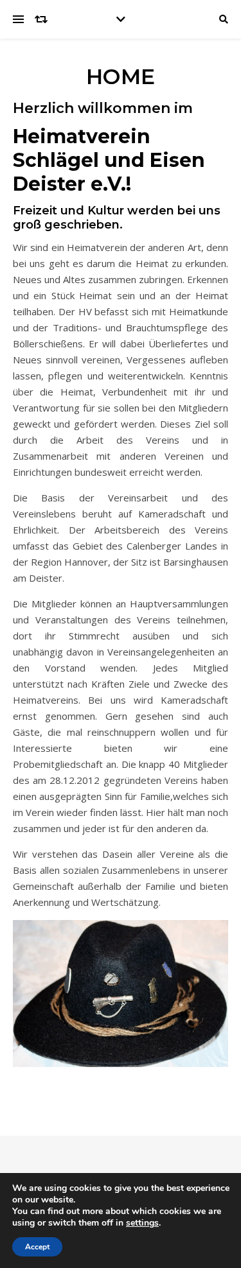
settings (142, 1223)
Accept (37, 1247)
